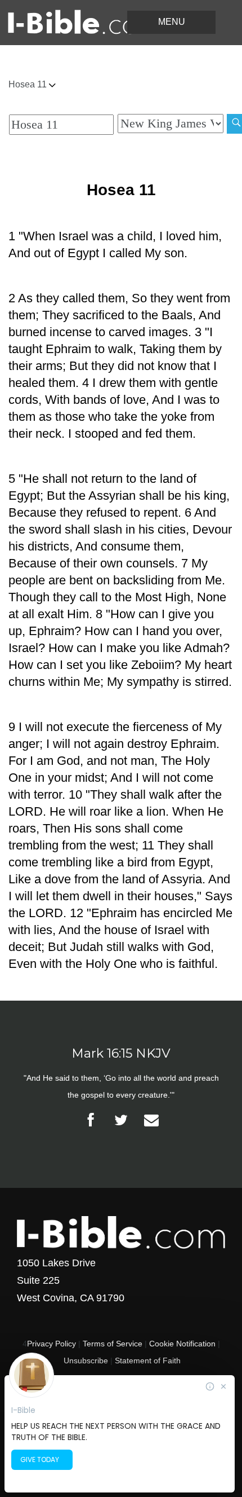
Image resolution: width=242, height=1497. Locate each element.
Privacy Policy (51, 1343)
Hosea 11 (28, 84)
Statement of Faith (148, 1360)
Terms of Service (112, 1343)
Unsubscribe (86, 1360)
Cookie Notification (182, 1343)
